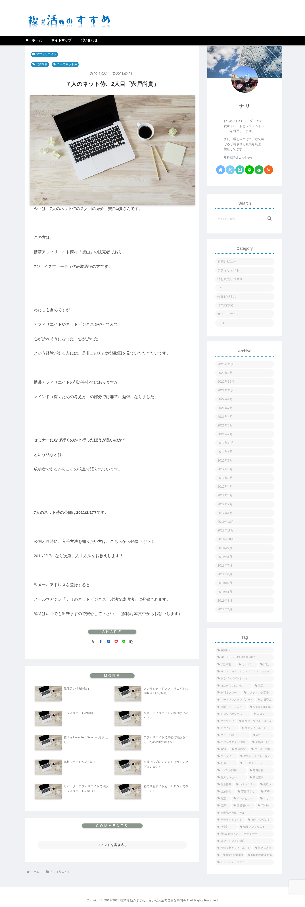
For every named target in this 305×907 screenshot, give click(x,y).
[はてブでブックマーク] (108, 641)
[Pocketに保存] (116, 641)
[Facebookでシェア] (100, 641)
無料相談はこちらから (238, 157)
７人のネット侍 (67, 64)
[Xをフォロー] (230, 169)
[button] (131, 641)
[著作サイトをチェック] (220, 169)
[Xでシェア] (93, 641)
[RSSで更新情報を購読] (268, 169)
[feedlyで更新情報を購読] (259, 169)
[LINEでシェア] (123, 641)
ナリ (244, 106)
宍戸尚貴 (42, 64)
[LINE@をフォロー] (249, 169)
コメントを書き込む (112, 845)
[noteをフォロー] (239, 169)
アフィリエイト (46, 54)
